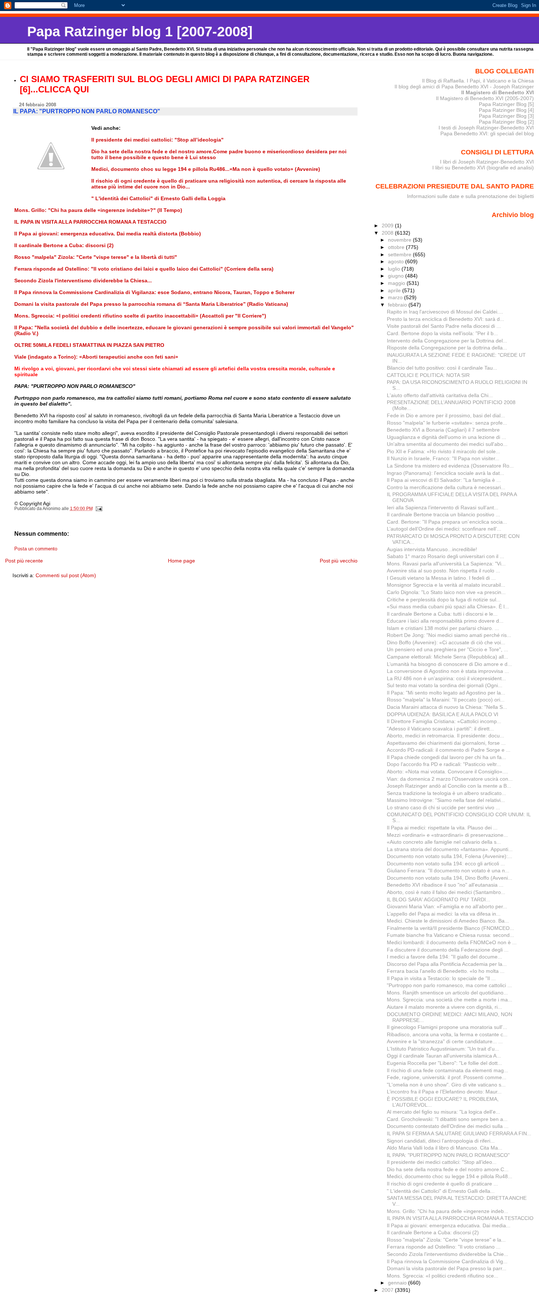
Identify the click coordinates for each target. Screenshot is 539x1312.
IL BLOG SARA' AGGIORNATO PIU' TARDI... (438, 899)
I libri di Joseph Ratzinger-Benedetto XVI (487, 162)
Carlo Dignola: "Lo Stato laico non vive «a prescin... (446, 592)
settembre (400, 254)
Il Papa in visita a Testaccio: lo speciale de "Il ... (441, 978)
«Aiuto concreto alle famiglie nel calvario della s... (444, 842)
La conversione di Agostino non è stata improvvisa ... (448, 671)
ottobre (397, 247)
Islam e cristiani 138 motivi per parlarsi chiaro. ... (443, 628)
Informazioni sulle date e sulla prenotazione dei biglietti (470, 196)
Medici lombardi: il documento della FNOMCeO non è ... (452, 942)
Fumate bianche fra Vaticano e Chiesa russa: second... (450, 935)
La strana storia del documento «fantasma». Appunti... (450, 849)
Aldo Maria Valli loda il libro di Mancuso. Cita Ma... (444, 1148)
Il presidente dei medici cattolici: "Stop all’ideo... (441, 1162)
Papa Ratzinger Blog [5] (506, 104)
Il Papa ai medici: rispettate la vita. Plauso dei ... (442, 828)
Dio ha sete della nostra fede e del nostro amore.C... (448, 1169)
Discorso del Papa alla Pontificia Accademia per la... (447, 964)
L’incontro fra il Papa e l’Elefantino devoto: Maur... (444, 1092)
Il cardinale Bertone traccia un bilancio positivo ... (443, 514)
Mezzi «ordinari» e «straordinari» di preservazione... (447, 835)
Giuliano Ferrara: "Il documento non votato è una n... (448, 870)
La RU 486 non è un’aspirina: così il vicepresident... (446, 678)
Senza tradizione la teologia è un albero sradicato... (446, 793)
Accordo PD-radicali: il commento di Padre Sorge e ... (448, 750)
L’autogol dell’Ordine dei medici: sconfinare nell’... (444, 529)
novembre (400, 240)
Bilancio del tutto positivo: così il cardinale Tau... (442, 368)
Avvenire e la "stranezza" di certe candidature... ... (445, 1041)
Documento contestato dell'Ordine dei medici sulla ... (448, 1126)
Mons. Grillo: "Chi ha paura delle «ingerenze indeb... (447, 1211)
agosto (396, 261)
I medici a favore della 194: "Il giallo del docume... (444, 957)
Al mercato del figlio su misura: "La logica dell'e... (443, 1112)
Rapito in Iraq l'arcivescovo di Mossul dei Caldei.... (445, 312)
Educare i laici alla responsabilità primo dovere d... (445, 621)
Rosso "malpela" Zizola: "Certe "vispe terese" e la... (446, 1240)
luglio (395, 269)
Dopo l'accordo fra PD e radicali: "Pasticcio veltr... (444, 764)
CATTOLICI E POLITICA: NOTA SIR (428, 375)
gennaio (398, 1283)
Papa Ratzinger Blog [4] (506, 110)
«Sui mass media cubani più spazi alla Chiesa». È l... (448, 606)
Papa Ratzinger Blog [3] (506, 116)
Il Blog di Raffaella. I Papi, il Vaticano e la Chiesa (478, 81)
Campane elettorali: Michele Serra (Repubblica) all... (447, 657)
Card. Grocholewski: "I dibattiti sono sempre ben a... (447, 1119)
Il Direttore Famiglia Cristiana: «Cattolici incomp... (444, 721)
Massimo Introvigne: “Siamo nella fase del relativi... (446, 800)
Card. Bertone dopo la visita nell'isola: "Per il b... (442, 333)
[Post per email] (99, 508)
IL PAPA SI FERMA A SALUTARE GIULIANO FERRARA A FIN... (459, 1133)
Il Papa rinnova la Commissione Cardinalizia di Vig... (447, 1261)
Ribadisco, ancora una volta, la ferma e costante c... (447, 1034)
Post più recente (24, 561)
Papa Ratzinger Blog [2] (506, 122)
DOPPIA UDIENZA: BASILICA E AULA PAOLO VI (442, 714)
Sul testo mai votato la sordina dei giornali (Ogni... (444, 685)
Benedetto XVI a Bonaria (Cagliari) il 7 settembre (443, 430)
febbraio (398, 305)
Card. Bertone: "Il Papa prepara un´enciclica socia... (447, 522)
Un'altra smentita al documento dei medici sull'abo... (447, 444)
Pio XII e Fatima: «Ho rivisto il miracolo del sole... (443, 451)
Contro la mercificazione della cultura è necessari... (446, 487)
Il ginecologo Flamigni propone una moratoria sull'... (447, 1027)
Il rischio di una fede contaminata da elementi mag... (447, 1070)
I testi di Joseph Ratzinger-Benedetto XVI (486, 128)
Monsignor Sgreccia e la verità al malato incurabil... (446, 585)
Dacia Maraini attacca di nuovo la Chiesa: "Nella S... (447, 707)
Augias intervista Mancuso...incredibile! (432, 549)
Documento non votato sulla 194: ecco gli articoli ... (446, 863)
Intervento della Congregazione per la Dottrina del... (447, 341)
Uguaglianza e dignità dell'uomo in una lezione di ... (446, 437)
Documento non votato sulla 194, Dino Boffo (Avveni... (449, 878)
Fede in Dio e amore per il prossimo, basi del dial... (446, 415)
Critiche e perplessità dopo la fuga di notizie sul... (443, 599)
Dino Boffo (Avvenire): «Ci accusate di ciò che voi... (446, 642)
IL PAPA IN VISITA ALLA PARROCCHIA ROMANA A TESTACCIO (460, 1218)
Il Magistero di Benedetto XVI (497, 92)
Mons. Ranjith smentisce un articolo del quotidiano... (447, 993)
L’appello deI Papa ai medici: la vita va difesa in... (443, 914)
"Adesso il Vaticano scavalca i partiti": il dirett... (440, 729)
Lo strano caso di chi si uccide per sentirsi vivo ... (443, 807)
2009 (388, 225)
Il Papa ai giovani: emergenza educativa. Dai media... (448, 1225)
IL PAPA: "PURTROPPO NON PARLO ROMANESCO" (448, 1155)
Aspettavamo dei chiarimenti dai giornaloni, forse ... (446, 743)
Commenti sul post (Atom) (66, 575)
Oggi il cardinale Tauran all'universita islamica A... (444, 1056)
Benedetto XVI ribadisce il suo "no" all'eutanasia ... (445, 885)
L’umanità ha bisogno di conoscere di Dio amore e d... (449, 664)
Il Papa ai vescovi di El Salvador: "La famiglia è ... (444, 480)
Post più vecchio (339, 561)
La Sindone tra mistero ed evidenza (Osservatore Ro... (450, 466)
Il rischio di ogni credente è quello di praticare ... (442, 1184)
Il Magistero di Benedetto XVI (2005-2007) (485, 98)
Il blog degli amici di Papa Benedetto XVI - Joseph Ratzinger (464, 86)
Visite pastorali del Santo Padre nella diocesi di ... (444, 326)
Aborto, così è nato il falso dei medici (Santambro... (446, 892)
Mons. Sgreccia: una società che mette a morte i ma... (449, 1000)
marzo (396, 297)
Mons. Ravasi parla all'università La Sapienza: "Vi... (446, 564)
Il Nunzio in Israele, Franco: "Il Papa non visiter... (443, 458)
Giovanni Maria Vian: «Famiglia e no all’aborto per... (447, 906)
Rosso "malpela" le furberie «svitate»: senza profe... (447, 423)
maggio (397, 283)
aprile (395, 290)
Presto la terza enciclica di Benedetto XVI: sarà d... (445, 319)
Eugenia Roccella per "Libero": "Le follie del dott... (444, 1063)
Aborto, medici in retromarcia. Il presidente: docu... (445, 736)
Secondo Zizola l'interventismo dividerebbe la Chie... (447, 1254)
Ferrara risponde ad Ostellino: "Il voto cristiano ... (443, 1247)
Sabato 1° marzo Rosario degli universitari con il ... (445, 556)
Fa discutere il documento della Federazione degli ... (448, 950)
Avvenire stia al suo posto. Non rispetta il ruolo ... (443, 570)
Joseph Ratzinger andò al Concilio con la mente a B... (449, 786)
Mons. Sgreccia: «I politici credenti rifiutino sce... (442, 1276)
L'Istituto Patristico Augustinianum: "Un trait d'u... (443, 1049)
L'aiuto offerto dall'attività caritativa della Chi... (440, 395)
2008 (388, 233)
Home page (181, 561)
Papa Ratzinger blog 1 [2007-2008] (140, 31)
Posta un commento (35, 548)
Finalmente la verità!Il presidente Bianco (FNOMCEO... (450, 928)
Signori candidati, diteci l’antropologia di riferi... (441, 1141)
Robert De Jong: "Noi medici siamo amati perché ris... (449, 635)
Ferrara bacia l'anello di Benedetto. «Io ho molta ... (446, 971)
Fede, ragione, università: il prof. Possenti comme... (446, 1077)
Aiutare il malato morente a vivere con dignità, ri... (444, 1007)
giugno (396, 276)
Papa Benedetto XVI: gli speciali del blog (487, 133)
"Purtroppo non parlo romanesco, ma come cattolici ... (449, 985)
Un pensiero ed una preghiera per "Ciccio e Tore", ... (447, 649)
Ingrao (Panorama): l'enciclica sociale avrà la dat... (445, 473)
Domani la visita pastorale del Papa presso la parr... (446, 1268)
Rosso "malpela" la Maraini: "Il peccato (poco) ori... (446, 700)
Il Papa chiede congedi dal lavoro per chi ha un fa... (446, 757)
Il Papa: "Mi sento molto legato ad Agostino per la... (446, 693)
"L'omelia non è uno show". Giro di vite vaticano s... (446, 1085)
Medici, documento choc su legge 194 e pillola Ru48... (449, 1176)
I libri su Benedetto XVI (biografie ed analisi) (483, 168)
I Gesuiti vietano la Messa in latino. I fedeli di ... (441, 578)
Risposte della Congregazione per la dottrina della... (447, 348)
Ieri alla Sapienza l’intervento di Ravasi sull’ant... (442, 507)
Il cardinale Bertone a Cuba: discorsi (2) (433, 1232)
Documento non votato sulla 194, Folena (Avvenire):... (449, 856)
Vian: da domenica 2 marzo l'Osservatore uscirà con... (450, 779)
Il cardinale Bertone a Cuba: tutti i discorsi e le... (442, 614)
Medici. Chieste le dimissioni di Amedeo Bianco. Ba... (448, 921)
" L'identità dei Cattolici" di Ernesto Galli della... (441, 1191)
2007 (388, 1290)
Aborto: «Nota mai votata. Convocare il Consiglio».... (447, 771)
